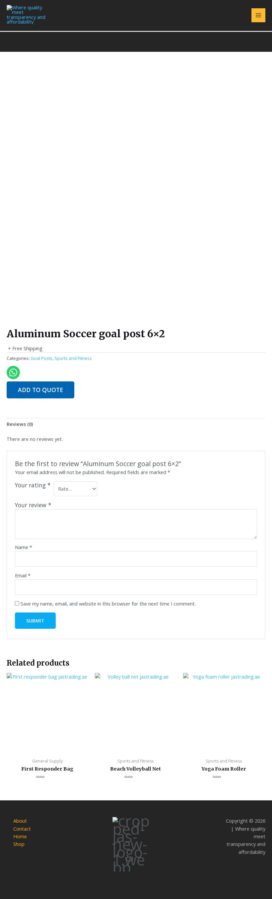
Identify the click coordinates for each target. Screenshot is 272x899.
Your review (33, 505)
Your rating (33, 485)
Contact (22, 828)
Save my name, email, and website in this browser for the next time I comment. (108, 603)
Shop (19, 844)
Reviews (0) (20, 424)
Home (20, 836)
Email (23, 575)
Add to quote (40, 390)
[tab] (20, 424)
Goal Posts (41, 358)
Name (23, 547)
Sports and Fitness (73, 358)
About (20, 820)
